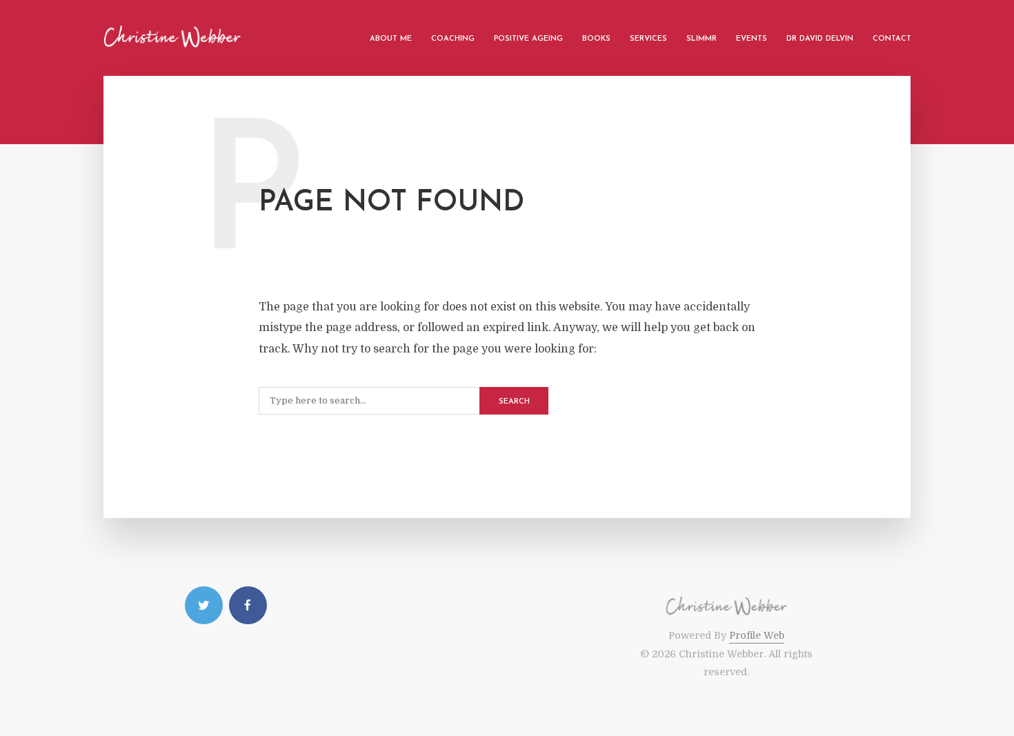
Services (648, 39)
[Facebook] (248, 605)
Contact (892, 39)
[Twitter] (204, 605)
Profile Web (756, 635)
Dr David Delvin (819, 39)
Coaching (453, 39)
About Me (391, 39)
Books (596, 39)
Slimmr (701, 39)
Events (751, 39)
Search (514, 402)
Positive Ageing (528, 39)
